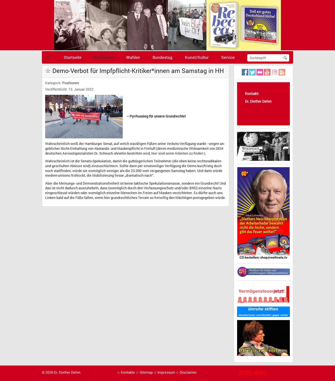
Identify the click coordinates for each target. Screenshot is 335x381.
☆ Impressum (165, 372)
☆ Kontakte (126, 372)
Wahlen (133, 57)
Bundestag (162, 57)
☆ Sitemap (145, 372)
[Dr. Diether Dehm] (167, 25)
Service (228, 57)
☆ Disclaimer (186, 372)
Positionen (103, 57)
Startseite (72, 57)
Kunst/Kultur (197, 57)
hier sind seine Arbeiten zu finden (177, 153)
